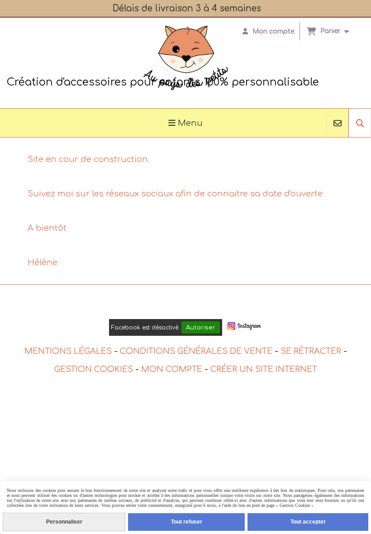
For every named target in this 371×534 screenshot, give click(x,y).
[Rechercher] (360, 123)
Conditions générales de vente (196, 351)
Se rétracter (311, 351)
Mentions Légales (68, 351)
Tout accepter (308, 522)
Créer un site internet (263, 369)
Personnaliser (64, 522)
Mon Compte (171, 369)
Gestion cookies (93, 369)
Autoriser (200, 327)
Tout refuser (186, 522)
